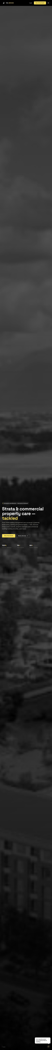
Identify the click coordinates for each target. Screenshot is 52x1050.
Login (30, 3)
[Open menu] (48, 2)
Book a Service (22, 535)
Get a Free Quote (39, 3)
